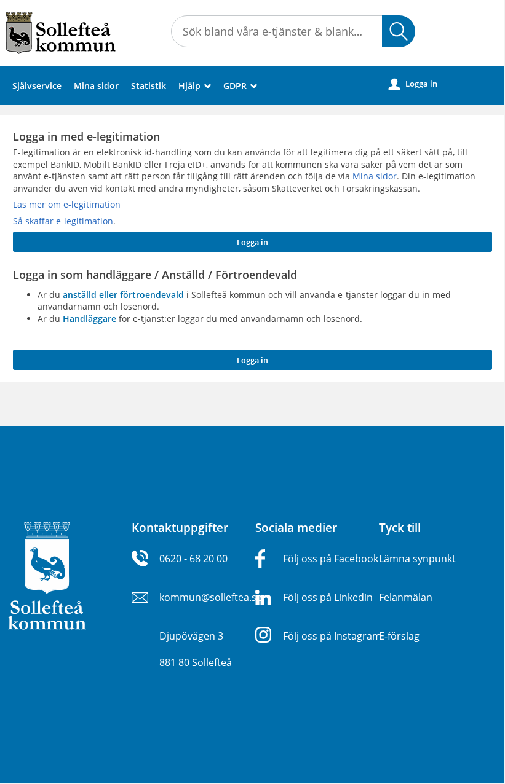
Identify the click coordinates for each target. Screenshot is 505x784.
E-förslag (399, 636)
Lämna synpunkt (417, 558)
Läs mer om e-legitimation (67, 204)
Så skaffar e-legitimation (63, 221)
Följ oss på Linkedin (328, 597)
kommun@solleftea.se (210, 597)
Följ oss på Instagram (332, 636)
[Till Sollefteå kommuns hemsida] (47, 575)
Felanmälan (405, 597)
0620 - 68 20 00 (193, 558)
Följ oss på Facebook (330, 558)
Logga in (413, 84)
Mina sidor (96, 86)
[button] (398, 31)
